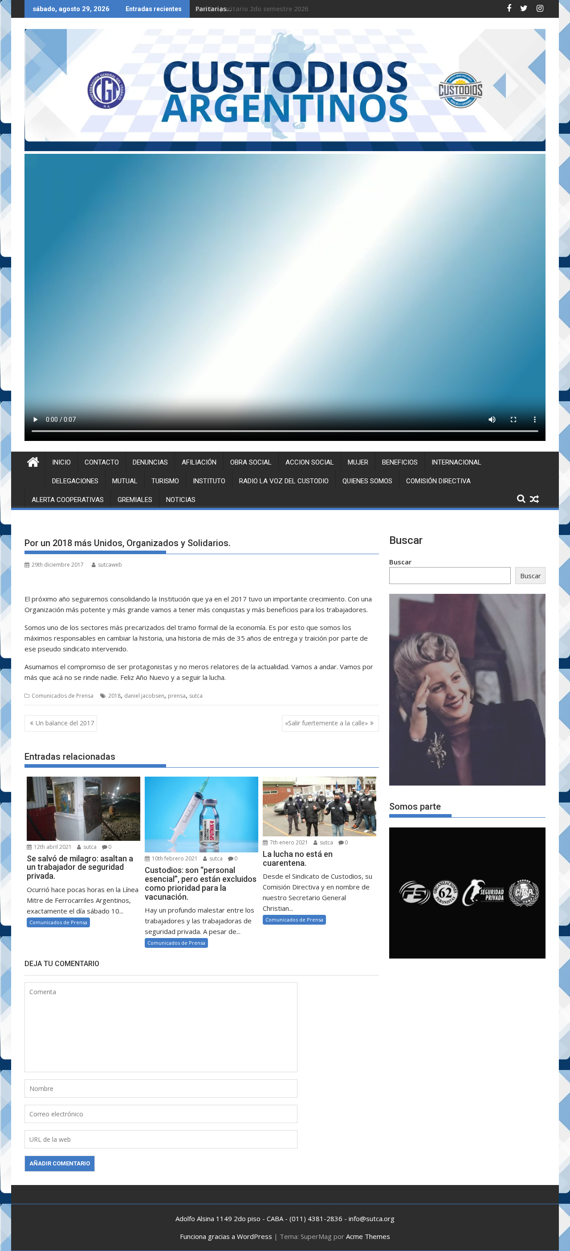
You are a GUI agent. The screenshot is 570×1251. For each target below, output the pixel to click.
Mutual (125, 481)
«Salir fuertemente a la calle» (326, 723)
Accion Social (309, 462)
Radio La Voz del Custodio (284, 481)
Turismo (165, 481)
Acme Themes (368, 1236)
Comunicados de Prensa (63, 696)
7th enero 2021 (288, 842)
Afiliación (199, 462)
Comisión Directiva (438, 481)
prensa (177, 696)
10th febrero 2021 (174, 858)
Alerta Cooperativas (68, 500)
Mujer (358, 462)
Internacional (456, 462)
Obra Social (251, 462)
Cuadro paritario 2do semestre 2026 (251, 8)
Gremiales (135, 500)
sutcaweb (110, 564)
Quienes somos (367, 481)
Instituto (209, 481)
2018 (114, 696)
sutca (196, 696)
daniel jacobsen (144, 696)
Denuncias (150, 462)
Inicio (61, 462)
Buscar (400, 561)
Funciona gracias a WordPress (226, 1236)
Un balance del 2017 (65, 723)
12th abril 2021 (52, 847)
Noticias (180, 500)
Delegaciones (75, 481)
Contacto (102, 462)
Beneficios (400, 462)
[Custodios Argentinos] (33, 460)
